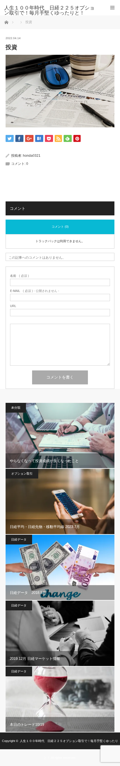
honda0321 (31, 156)
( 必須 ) (19, 275)
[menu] (112, 7)
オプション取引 (22, 473)
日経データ (19, 539)
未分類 (15, 407)
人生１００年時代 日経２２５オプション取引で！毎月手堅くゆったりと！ (49, 10)
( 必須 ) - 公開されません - (34, 290)
